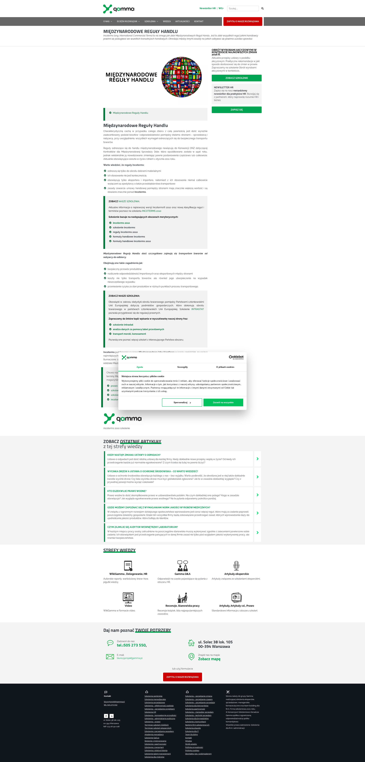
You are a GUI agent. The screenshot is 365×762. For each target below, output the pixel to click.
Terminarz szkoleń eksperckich (158, 728)
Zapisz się (237, 110)
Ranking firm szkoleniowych (197, 725)
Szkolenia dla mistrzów (154, 757)
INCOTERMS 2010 (151, 211)
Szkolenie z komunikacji (195, 722)
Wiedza (188, 741)
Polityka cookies (192, 750)
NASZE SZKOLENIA (128, 201)
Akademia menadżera (154, 734)
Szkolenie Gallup (152, 738)
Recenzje (171, 605)
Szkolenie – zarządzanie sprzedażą (200, 702)
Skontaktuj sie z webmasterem (198, 754)
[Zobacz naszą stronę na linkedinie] (111, 716)
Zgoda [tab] (140, 367)
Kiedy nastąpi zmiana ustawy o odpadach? (134, 455)
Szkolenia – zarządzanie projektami (160, 709)
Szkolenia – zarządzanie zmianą (198, 696)
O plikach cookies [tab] (225, 367)
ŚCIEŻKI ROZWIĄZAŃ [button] (127, 21)
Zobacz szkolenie (237, 78)
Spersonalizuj (180, 402)
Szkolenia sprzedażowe (155, 702)
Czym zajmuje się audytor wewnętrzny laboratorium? (142, 527)
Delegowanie (134, 573)
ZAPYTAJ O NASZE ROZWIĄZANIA (243, 21)
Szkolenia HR (150, 712)
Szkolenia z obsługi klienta (156, 750)
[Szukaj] (261, 8)
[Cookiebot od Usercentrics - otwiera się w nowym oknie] (231, 357)
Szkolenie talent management (158, 754)
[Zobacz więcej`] (257, 458)
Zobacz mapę (209, 659)
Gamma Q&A (182, 573)
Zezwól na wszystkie (223, 402)
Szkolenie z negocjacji (154, 747)
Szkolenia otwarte (193, 728)
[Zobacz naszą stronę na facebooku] (106, 716)
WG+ (221, 8)
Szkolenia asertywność (195, 709)
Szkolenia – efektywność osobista (159, 706)
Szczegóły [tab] (182, 367)
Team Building (191, 734)
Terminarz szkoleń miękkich (157, 725)
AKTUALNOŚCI (182, 21)
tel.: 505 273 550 (110, 705)
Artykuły (224, 605)
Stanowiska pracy (189, 605)
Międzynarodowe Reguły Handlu (130, 113)
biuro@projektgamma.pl (129, 658)
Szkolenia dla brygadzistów (197, 718)
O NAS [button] (106, 21)
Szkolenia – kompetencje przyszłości (160, 715)
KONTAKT (198, 21)
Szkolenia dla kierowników (196, 706)
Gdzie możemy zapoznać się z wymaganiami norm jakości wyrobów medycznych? (158, 507)
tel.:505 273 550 (131, 645)
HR (145, 573)
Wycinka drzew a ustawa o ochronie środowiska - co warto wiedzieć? (152, 471)
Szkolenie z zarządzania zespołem (159, 731)
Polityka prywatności (194, 747)
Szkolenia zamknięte (153, 696)
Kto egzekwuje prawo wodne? (126, 491)
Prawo (250, 605)
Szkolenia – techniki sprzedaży (198, 715)
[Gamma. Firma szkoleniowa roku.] (119, 8)
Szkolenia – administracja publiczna (160, 718)
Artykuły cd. (238, 605)
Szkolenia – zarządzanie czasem (199, 699)
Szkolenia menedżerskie (155, 699)
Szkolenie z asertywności (155, 744)
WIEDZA (167, 21)
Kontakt (188, 738)
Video (128, 605)
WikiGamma (116, 573)
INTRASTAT (197, 309)
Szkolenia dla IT (192, 731)
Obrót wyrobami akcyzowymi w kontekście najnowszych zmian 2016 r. (234, 52)
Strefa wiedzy (191, 744)
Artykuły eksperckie (236, 573)
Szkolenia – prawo (152, 722)
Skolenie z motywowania (155, 741)
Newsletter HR (208, 8)
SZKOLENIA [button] (150, 21)
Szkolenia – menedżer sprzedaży (199, 712)
